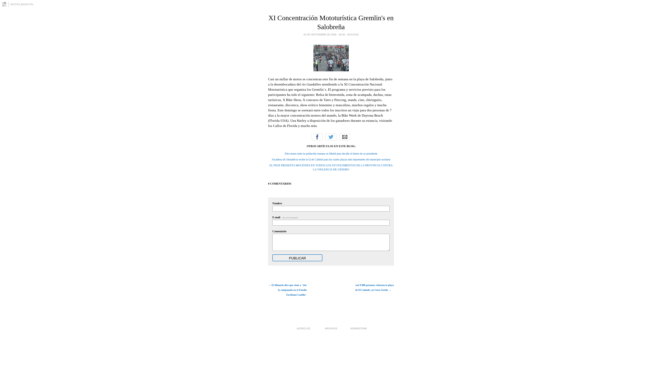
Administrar (358, 328)
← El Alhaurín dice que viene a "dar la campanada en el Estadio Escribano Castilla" (287, 290)
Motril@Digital (22, 4)
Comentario (279, 231)
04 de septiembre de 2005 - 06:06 (324, 34)
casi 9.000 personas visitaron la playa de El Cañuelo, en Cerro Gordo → (374, 287)
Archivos (331, 328)
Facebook (317, 136)
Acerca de (303, 328)
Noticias (353, 34)
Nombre (277, 203)
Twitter (331, 136)
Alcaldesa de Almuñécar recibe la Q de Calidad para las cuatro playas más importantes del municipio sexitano (331, 159)
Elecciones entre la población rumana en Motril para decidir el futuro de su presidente (331, 153)
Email (344, 136)
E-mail (285, 217)
